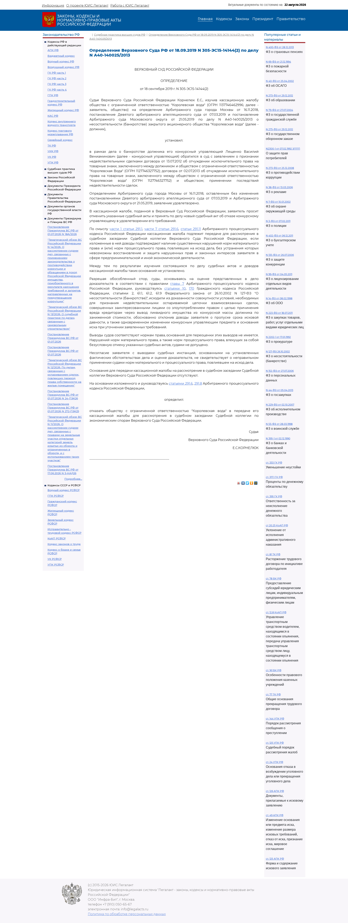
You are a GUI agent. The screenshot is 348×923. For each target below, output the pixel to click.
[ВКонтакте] (243, 482)
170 (191, 288)
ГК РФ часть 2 (57, 78)
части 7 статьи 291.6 (161, 229)
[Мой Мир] (256, 482)
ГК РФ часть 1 (57, 72)
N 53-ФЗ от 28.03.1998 (279, 423)
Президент (262, 19)
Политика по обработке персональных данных (127, 914)
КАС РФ (53, 115)
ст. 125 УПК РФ (275, 742)
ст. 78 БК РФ (273, 578)
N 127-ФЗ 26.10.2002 (278, 351)
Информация (53, 5)
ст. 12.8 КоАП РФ (276, 612)
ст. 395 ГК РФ (274, 496)
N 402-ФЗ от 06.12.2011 (279, 235)
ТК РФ (52, 145)
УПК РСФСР (56, 564)
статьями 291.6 (181, 383)
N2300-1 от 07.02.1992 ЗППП (283, 148)
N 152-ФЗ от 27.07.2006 (280, 370)
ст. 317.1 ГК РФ (274, 477)
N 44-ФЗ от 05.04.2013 (279, 390)
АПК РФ (53, 50)
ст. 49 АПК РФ (274, 815)
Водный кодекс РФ (61, 61)
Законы (242, 19)
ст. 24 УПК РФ (274, 762)
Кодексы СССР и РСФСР (64, 485)
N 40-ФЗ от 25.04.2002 (280, 81)
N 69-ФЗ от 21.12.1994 (278, 61)
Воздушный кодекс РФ (63, 67)
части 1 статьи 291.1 (126, 229)
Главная (205, 19)
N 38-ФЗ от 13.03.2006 (279, 187)
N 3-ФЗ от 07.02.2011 (278, 221)
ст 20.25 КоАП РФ (277, 525)
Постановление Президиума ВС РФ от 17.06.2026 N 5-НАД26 (63, 469)
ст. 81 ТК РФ (273, 554)
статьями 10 (175, 288)
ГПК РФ (53, 95)
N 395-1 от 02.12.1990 (278, 438)
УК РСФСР (55, 559)
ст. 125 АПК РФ (275, 858)
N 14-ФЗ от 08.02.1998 (279, 298)
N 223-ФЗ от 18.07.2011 (279, 312)
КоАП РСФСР (57, 538)
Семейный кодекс (60, 139)
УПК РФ (53, 162)
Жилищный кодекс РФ (63, 110)
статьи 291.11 (191, 229)
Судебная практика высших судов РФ (119, 34)
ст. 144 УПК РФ (275, 718)
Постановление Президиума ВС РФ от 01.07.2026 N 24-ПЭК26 (63, 394)
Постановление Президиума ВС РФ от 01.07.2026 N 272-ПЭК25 (63, 407)
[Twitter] (247, 482)
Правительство (291, 19)
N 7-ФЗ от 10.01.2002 (278, 201)
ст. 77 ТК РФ (273, 694)
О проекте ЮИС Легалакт (87, 5)
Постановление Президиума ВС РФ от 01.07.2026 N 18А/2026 (63, 230)
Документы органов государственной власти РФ (64, 210)
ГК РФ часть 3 (57, 84)
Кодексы (224, 19)
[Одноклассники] (252, 482)
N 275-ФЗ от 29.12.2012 (279, 129)
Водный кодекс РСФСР (64, 490)
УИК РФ (53, 151)
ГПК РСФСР (56, 495)
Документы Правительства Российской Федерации (64, 198)
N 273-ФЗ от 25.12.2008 (280, 167)
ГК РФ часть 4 (57, 89)
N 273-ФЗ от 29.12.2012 (279, 95)
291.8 (198, 383)
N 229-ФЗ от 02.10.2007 (280, 404)
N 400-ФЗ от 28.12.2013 (280, 47)
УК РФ (52, 156)
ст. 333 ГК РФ (274, 462)
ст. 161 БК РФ (273, 670)
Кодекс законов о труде (64, 544)
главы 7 (177, 284)
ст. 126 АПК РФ (275, 791)
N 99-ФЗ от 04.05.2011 (279, 274)
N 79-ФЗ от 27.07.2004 (279, 110)
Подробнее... (73, 478)
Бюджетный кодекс (61, 55)
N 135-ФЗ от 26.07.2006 (280, 254)
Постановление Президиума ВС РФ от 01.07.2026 (63, 338)
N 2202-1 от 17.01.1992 (278, 337)
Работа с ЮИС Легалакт (129, 5)
